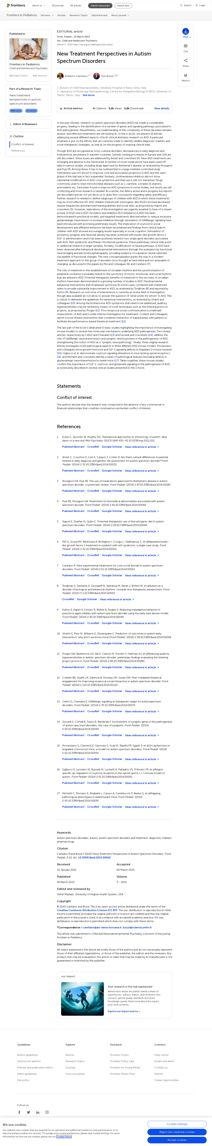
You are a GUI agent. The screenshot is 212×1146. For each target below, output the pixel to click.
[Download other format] (190, 37)
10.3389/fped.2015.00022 (94, 857)
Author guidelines (27, 1054)
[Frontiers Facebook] (19, 1112)
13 (112, 335)
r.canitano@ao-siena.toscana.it (101, 927)
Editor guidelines (27, 1073)
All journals (58, 5)
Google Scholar (112, 446)
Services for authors (29, 1061)
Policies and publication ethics (35, 1067)
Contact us (161, 1067)
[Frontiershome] (16, 5)
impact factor (18, 75)
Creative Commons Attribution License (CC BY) (87, 910)
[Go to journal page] (28, 49)
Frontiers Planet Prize (122, 1073)
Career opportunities (166, 1080)
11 (97, 310)
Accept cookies (177, 1140)
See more (89, 95)
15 (59, 353)
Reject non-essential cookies (177, 1132)
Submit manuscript (100, 5)
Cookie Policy (64, 1136)
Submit (158, 1073)
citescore (40, 75)
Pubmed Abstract (73, 446)
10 (72, 303)
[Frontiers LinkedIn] (38, 1112)
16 (58, 356)
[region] (106, 1131)
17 (116, 360)
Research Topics (79, 15)
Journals (71, 1067)
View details (161, 108)
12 (123, 321)
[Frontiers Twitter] (28, 1112)
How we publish (75, 1073)
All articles (75, 5)
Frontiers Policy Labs (122, 1061)
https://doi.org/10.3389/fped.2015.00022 (93, 44)
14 (150, 335)
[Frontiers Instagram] (47, 1112)
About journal (118, 15)
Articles (61, 15)
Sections (45, 15)
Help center (161, 1054)
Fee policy (23, 1080)
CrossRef (93, 446)
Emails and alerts (164, 1061)
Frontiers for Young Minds (125, 1067)
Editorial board (99, 15)
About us (37, 5)
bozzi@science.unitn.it (137, 927)
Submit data (123, 5)
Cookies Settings (177, 1124)
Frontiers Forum (119, 1054)
